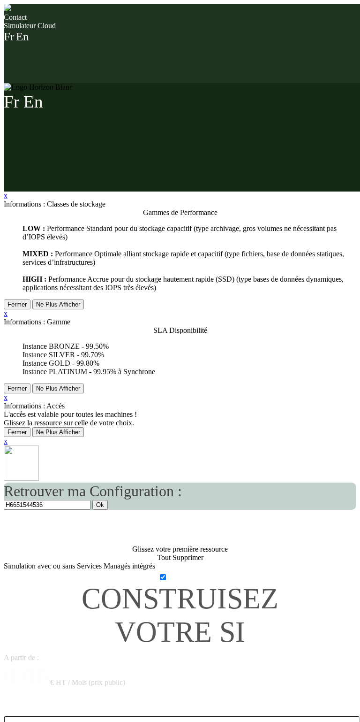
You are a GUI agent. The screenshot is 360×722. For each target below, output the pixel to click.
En (22, 36)
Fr (9, 36)
